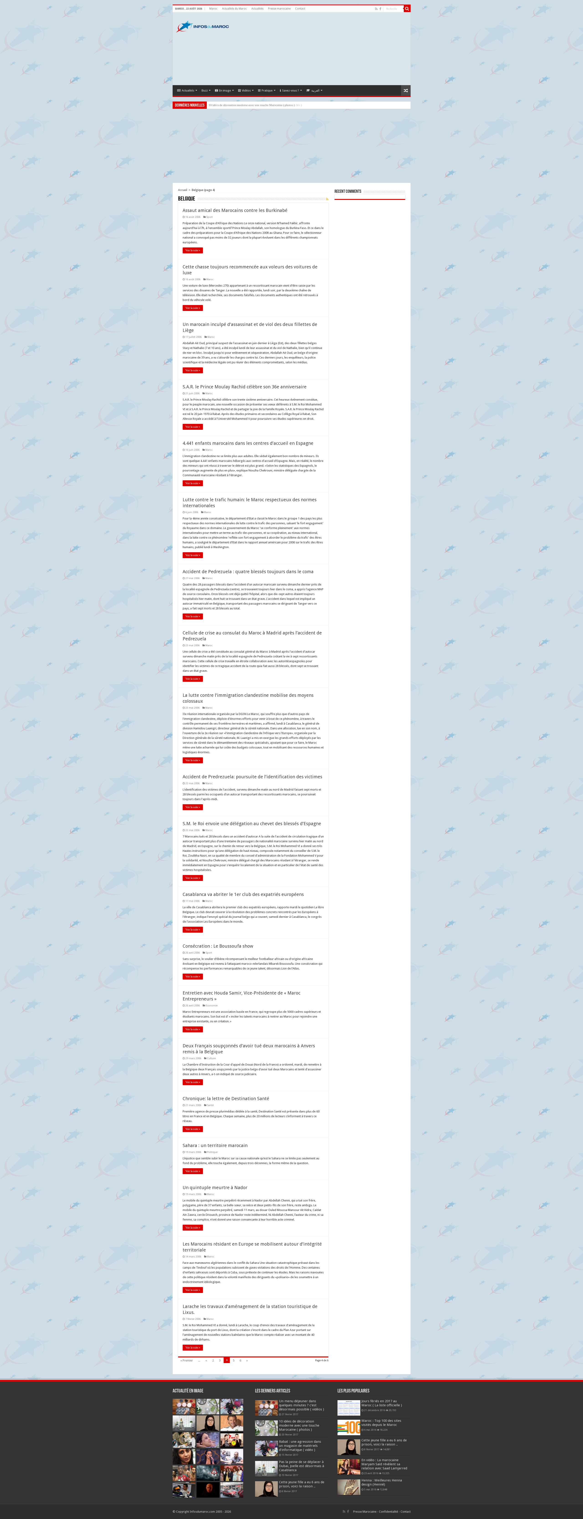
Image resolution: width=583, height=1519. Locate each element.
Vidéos (246, 90)
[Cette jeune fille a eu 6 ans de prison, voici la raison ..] (349, 1447)
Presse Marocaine (364, 1511)
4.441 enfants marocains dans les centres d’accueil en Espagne (248, 443)
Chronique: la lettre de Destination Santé (226, 1098)
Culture (211, 1058)
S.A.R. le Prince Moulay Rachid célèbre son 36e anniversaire (245, 386)
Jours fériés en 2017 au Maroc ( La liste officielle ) (381, 1403)
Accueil (182, 190)
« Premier (186, 1360)
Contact (300, 8)
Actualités (257, 8)
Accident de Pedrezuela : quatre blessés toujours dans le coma (248, 571)
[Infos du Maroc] (202, 25)
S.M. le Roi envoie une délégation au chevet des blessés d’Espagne (252, 823)
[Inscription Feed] (327, 199)
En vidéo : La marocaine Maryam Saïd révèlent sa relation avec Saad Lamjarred (384, 1464)
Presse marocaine (279, 8)
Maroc (213, 8)
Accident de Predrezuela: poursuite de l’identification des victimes (252, 776)
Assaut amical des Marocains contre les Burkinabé (235, 210)
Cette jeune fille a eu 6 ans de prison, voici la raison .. (301, 1484)
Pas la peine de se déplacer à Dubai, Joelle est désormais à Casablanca (301, 1466)
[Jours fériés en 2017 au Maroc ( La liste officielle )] (349, 1408)
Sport (209, 217)
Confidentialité (388, 1511)
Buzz (205, 90)
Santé (210, 1105)
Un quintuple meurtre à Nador (215, 1187)
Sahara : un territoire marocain (215, 1145)
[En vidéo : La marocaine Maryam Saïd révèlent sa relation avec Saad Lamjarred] (349, 1467)
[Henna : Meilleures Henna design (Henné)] (349, 1487)
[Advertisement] (324, 49)
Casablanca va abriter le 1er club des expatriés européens (243, 894)
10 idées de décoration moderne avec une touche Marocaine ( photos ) (299, 1425)
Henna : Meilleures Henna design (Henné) (381, 1482)
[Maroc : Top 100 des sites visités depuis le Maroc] (349, 1427)
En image (225, 90)
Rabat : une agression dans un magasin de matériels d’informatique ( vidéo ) (255, 105)
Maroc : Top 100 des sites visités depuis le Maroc (381, 1423)
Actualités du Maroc (234, 8)
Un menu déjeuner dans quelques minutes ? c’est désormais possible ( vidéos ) (301, 1405)
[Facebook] (380, 9)
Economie (211, 1005)
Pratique (267, 90)
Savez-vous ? (290, 90)
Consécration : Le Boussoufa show (218, 946)
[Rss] (376, 9)
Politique (212, 1152)
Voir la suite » (192, 250)
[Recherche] (407, 8)
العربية (315, 90)
